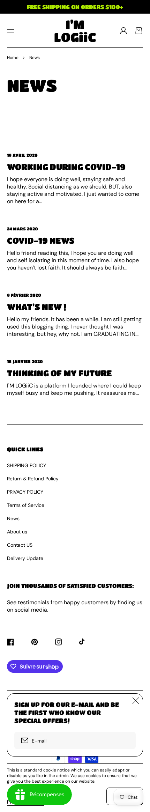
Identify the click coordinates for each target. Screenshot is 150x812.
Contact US (19, 545)
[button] (10, 30)
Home (12, 57)
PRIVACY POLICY (25, 492)
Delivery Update (25, 558)
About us (17, 532)
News (13, 518)
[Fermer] (136, 701)
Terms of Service (25, 505)
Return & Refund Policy (33, 478)
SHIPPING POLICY (26, 465)
